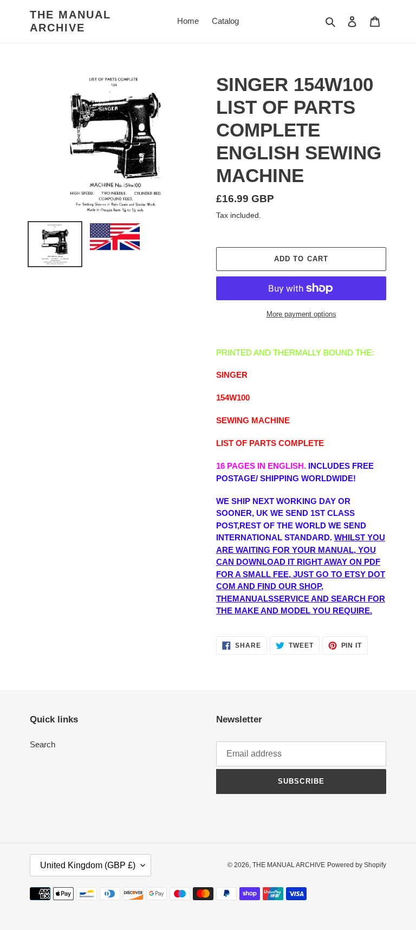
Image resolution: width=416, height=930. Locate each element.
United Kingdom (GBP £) (87, 865)
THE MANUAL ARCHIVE (70, 21)
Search (42, 744)
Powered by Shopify (356, 865)
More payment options (301, 314)
